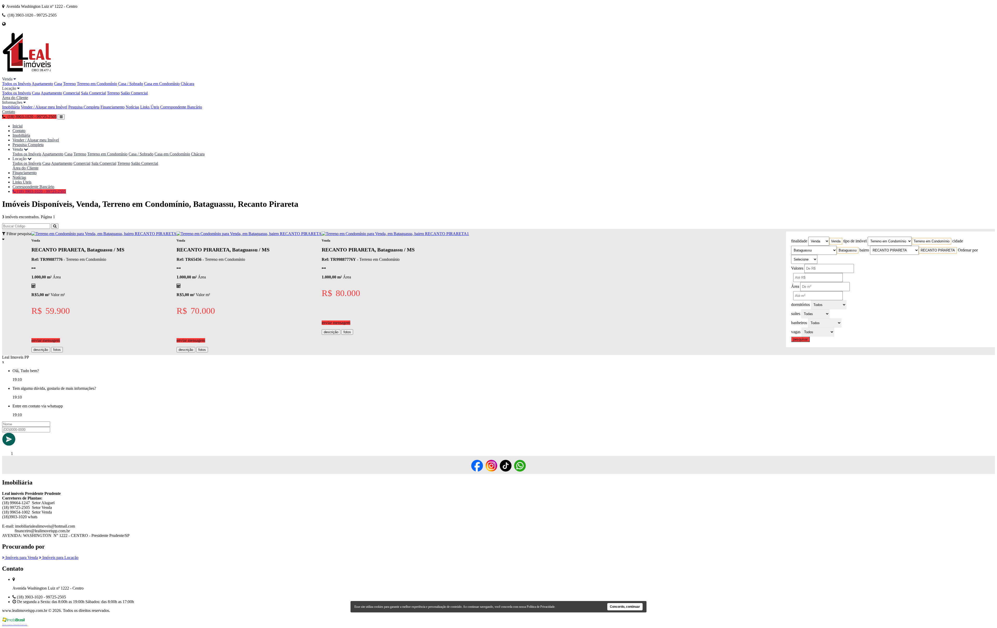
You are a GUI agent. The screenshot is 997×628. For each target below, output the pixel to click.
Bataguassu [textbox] (848, 250)
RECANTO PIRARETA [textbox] (938, 250)
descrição (40, 350)
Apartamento (42, 83)
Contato (8, 112)
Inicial (17, 126)
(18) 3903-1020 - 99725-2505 (41, 191)
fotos (57, 350)
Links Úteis (149, 107)
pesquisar (800, 339)
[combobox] (835, 241)
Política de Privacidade (541, 607)
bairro (864, 250)
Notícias (132, 107)
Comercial (71, 93)
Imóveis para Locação (59, 557)
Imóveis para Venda (21, 557)
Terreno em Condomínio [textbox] (931, 241)
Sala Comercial (93, 93)
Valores (797, 268)
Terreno (69, 83)
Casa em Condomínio (162, 83)
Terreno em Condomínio (97, 83)
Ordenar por (968, 250)
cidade (957, 241)
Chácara (187, 83)
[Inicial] (26, 74)
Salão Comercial (134, 93)
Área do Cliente (15, 97)
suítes (795, 313)
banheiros (799, 322)
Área (795, 286)
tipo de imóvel (855, 241)
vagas (795, 332)
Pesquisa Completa (83, 107)
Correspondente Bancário (181, 107)
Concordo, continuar (625, 607)
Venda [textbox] (835, 241)
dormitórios (800, 304)
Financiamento (112, 107)
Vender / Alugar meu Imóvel (44, 107)
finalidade (799, 241)
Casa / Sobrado (130, 83)
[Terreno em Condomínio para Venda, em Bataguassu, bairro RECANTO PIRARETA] (104, 233)
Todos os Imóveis (16, 83)
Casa (58, 83)
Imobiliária (11, 107)
